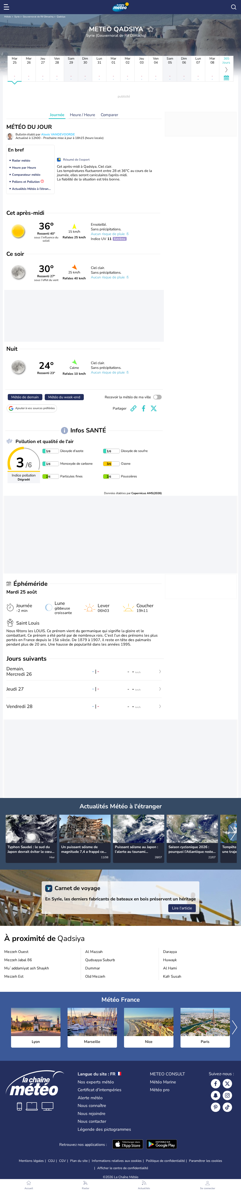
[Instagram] (227, 1095)
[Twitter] (227, 1083)
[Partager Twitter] (154, 408)
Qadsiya (61, 16)
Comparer (109, 115)
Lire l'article (182, 908)
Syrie (17, 16)
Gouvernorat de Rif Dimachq (38, 16)
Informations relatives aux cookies (117, 1161)
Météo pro (159, 1090)
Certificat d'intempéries (99, 1090)
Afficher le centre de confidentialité (122, 1168)
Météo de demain (25, 397)
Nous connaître (92, 1105)
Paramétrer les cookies (205, 1161)
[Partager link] (133, 408)
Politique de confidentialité (165, 1161)
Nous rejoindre (91, 1113)
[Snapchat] (215, 1095)
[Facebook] (215, 1083)
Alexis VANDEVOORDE (58, 134)
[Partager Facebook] (144, 408)
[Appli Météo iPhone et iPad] (127, 1144)
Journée (57, 115)
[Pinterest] (215, 1107)
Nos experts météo (96, 1082)
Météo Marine (163, 1082)
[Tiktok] (227, 1107)
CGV (62, 1161)
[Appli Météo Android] (161, 1144)
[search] (233, 7)
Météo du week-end (64, 397)
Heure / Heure (82, 115)
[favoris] (150, 29)
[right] (233, 834)
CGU (51, 1161)
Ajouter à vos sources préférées (35, 408)
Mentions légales (31, 1161)
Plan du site (79, 1161)
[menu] (7, 7)
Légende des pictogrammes (104, 1129)
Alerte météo (90, 1098)
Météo (7, 16)
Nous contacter (92, 1121)
